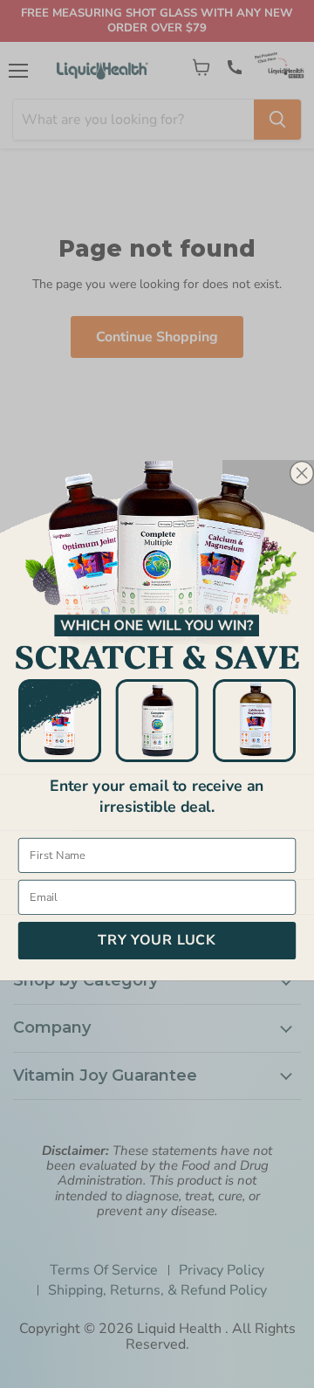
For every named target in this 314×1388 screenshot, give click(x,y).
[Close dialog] (302, 472)
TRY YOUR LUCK (156, 940)
